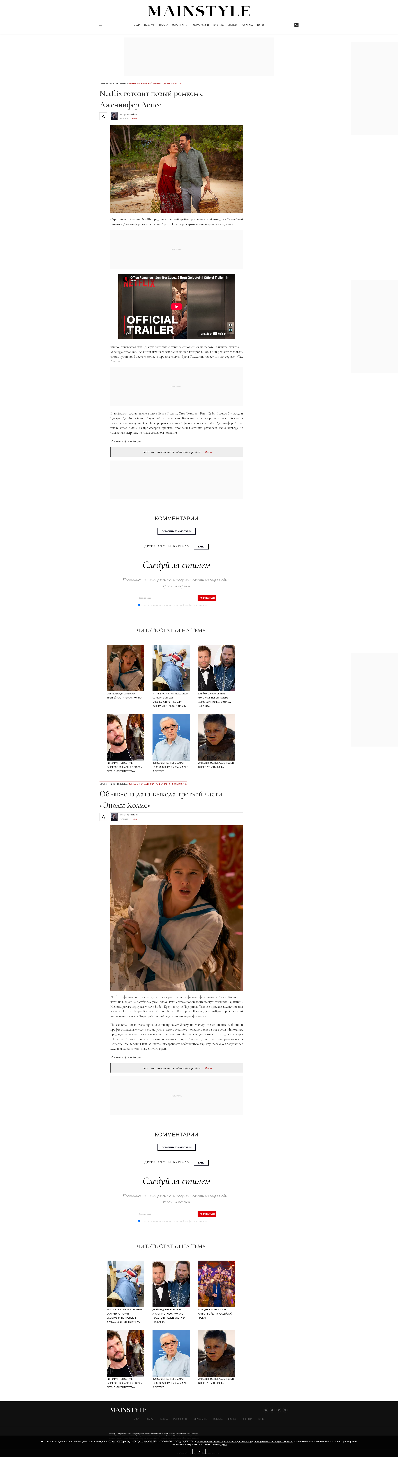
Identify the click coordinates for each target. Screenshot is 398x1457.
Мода (137, 25)
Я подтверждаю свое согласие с (173, 605)
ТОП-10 (207, 452)
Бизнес (232, 25)
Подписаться (207, 598)
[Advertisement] (374, 326)
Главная (104, 83)
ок (199, 1451)
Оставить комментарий (177, 531)
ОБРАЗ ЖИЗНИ (201, 25)
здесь (223, 1444)
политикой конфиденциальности (190, 605)
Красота (163, 25)
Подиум (149, 25)
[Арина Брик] (114, 115)
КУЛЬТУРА (218, 25)
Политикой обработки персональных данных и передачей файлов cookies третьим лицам (245, 1441)
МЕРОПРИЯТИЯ (180, 25)
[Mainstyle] (199, 11)
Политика (247, 25)
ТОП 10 (260, 25)
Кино (112, 83)
